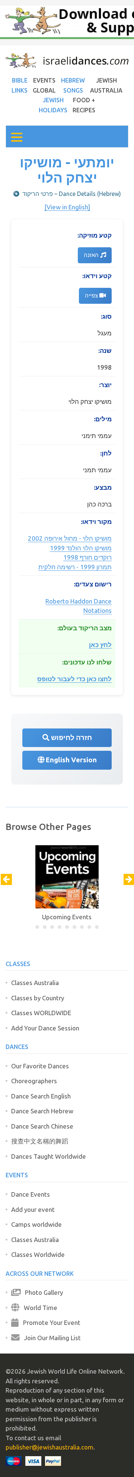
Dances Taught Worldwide (48, 1156)
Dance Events (30, 1194)
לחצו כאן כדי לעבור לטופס (74, 678)
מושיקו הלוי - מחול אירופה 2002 (70, 538)
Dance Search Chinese (42, 1126)
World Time (38, 1307)
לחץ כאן (100, 644)
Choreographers (34, 1080)
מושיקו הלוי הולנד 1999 (81, 547)
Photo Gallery (41, 1292)
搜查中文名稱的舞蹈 (39, 1141)
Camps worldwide (36, 1224)
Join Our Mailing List (50, 1337)
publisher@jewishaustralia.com (49, 1447)
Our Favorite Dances (40, 1065)
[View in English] (67, 206)
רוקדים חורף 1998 (87, 557)
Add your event (33, 1209)
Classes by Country (37, 997)
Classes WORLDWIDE (41, 1012)
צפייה (92, 295)
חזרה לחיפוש (71, 737)
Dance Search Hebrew (42, 1110)
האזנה (92, 255)
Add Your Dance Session (45, 1028)
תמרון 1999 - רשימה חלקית (75, 566)
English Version (70, 760)
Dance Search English (41, 1096)
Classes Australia (35, 982)
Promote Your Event (49, 1322)
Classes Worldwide (38, 1254)
